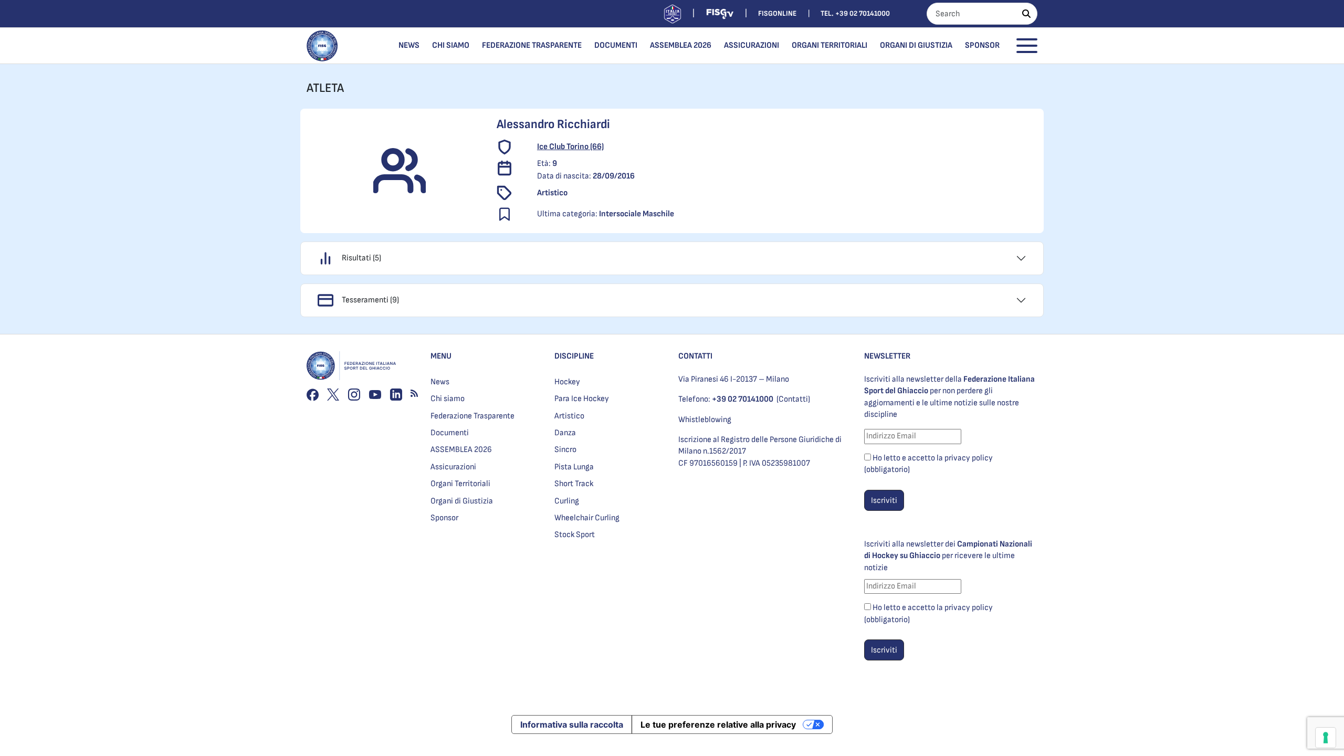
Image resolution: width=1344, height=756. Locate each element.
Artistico (569, 416)
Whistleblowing (704, 420)
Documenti (615, 45)
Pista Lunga (574, 467)
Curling (566, 501)
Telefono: (725, 399)
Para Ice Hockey (581, 399)
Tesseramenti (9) (370, 300)
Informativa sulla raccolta (571, 724)
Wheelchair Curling (587, 518)
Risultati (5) (361, 258)
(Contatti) (793, 399)
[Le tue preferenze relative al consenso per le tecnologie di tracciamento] (1326, 738)
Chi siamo (450, 45)
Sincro (565, 450)
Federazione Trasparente (532, 45)
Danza (565, 433)
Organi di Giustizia (916, 45)
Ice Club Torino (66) (570, 147)
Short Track (573, 484)
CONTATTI (695, 356)
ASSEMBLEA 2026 (680, 45)
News (408, 45)
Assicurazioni (751, 45)
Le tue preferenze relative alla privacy (718, 724)
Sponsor (982, 45)
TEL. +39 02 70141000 (855, 13)
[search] (1026, 13)
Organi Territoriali (829, 45)
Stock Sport (574, 535)
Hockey (567, 382)
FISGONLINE (777, 13)
